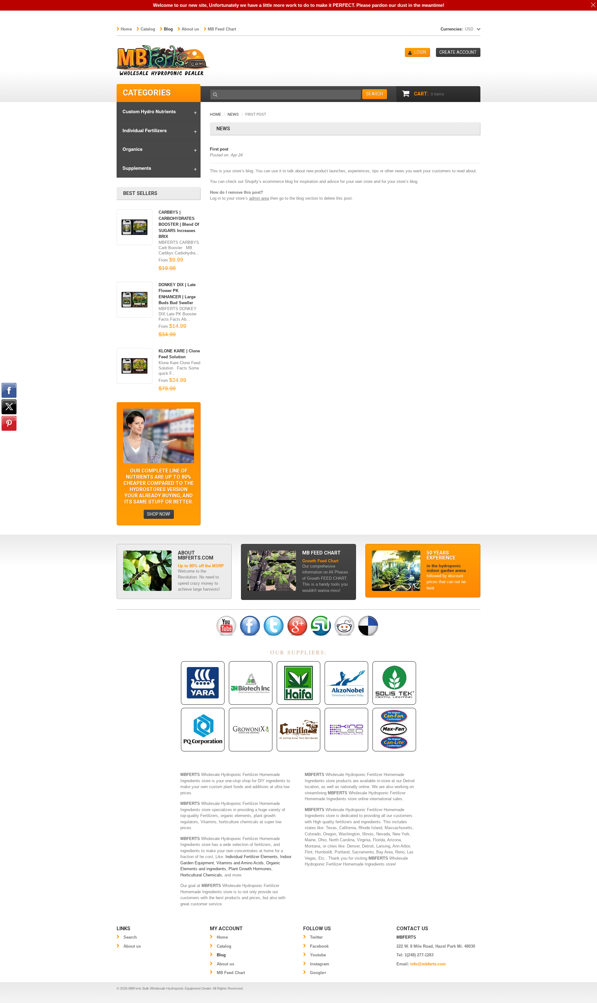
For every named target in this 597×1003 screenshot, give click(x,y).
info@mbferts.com (428, 964)
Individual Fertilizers (145, 130)
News (233, 114)
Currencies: (452, 29)
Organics (132, 149)
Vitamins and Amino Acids (240, 863)
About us (190, 29)
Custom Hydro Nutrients (149, 111)
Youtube (318, 955)
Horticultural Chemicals (201, 875)
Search (130, 937)
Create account (458, 52)
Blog (168, 29)
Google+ (318, 972)
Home (126, 29)
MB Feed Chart (222, 29)
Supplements (137, 168)
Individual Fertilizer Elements (251, 856)
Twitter (316, 937)
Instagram (319, 964)
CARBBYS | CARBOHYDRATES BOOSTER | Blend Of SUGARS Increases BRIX (179, 224)
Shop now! (158, 514)
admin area (259, 198)
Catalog (148, 29)
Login (420, 52)
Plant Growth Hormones (250, 868)
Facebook (319, 946)
